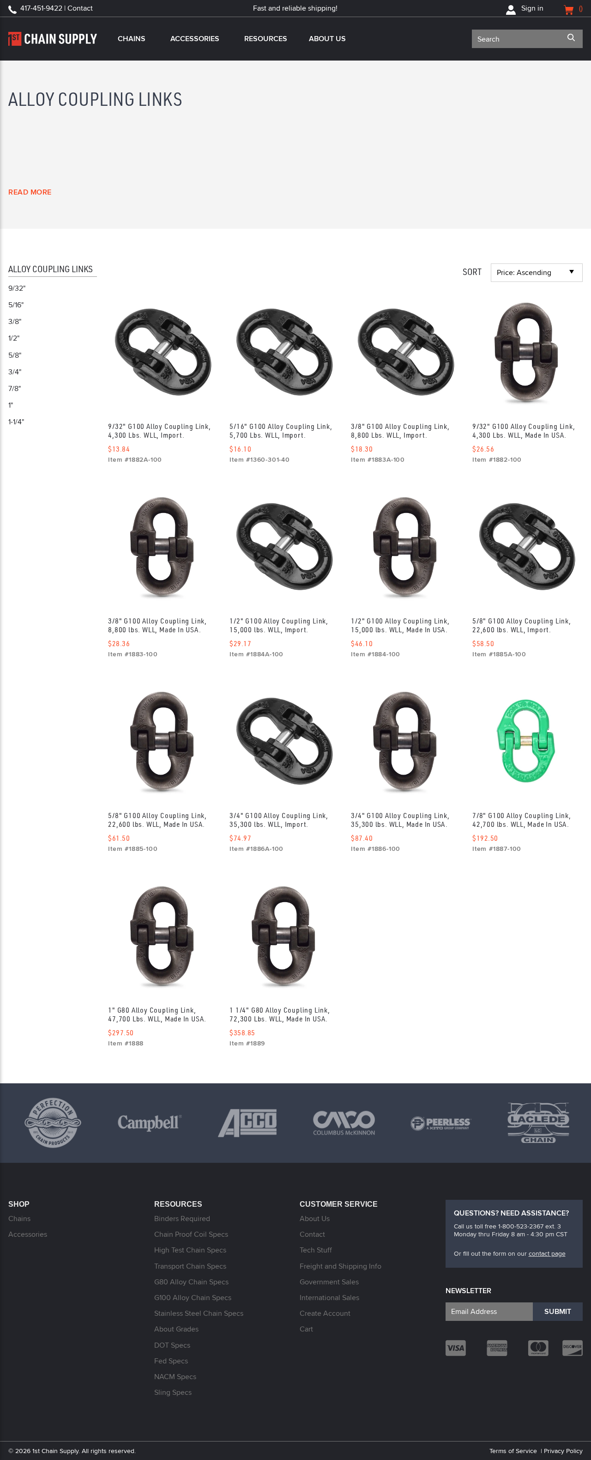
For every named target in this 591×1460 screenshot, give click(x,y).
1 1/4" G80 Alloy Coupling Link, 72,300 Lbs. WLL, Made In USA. (279, 1014)
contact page (547, 1253)
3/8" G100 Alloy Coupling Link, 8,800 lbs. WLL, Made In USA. (157, 625)
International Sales (329, 1297)
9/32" (16, 288)
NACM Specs (175, 1376)
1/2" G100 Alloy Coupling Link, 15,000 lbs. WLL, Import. (278, 625)
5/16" (16, 304)
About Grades (176, 1329)
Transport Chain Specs (190, 1266)
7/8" (14, 388)
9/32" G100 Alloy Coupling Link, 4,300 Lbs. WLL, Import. (159, 431)
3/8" (14, 321)
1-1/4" (16, 421)
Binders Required (182, 1218)
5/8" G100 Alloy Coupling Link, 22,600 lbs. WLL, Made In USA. (157, 820)
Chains (131, 38)
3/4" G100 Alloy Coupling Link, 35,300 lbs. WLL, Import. (278, 820)
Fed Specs (171, 1361)
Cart (306, 1329)
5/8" (14, 355)
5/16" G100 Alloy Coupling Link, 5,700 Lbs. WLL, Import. (280, 431)
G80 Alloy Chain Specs (191, 1282)
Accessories (194, 38)
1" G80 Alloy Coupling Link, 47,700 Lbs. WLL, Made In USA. (157, 1014)
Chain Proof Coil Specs (191, 1234)
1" (10, 405)
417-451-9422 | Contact (56, 8)
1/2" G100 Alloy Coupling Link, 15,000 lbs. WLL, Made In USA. (400, 625)
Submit (557, 1311)
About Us (327, 38)
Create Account (325, 1313)
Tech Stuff (316, 1250)
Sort (472, 271)
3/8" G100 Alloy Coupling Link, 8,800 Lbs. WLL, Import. (400, 431)
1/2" (13, 338)
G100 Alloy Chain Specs (192, 1297)
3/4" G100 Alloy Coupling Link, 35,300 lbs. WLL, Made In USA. (400, 820)
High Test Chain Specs (190, 1250)
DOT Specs (172, 1345)
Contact (312, 1234)
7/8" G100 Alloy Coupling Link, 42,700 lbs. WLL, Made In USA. (521, 820)
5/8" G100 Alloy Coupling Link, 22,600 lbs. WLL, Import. (521, 625)
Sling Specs (173, 1392)
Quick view (162, 352)
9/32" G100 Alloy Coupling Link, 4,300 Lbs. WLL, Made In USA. (523, 431)
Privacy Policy (563, 1450)
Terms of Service (513, 1450)
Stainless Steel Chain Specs (198, 1313)
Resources (265, 38)
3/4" (14, 372)
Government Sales (329, 1282)
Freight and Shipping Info (340, 1266)
